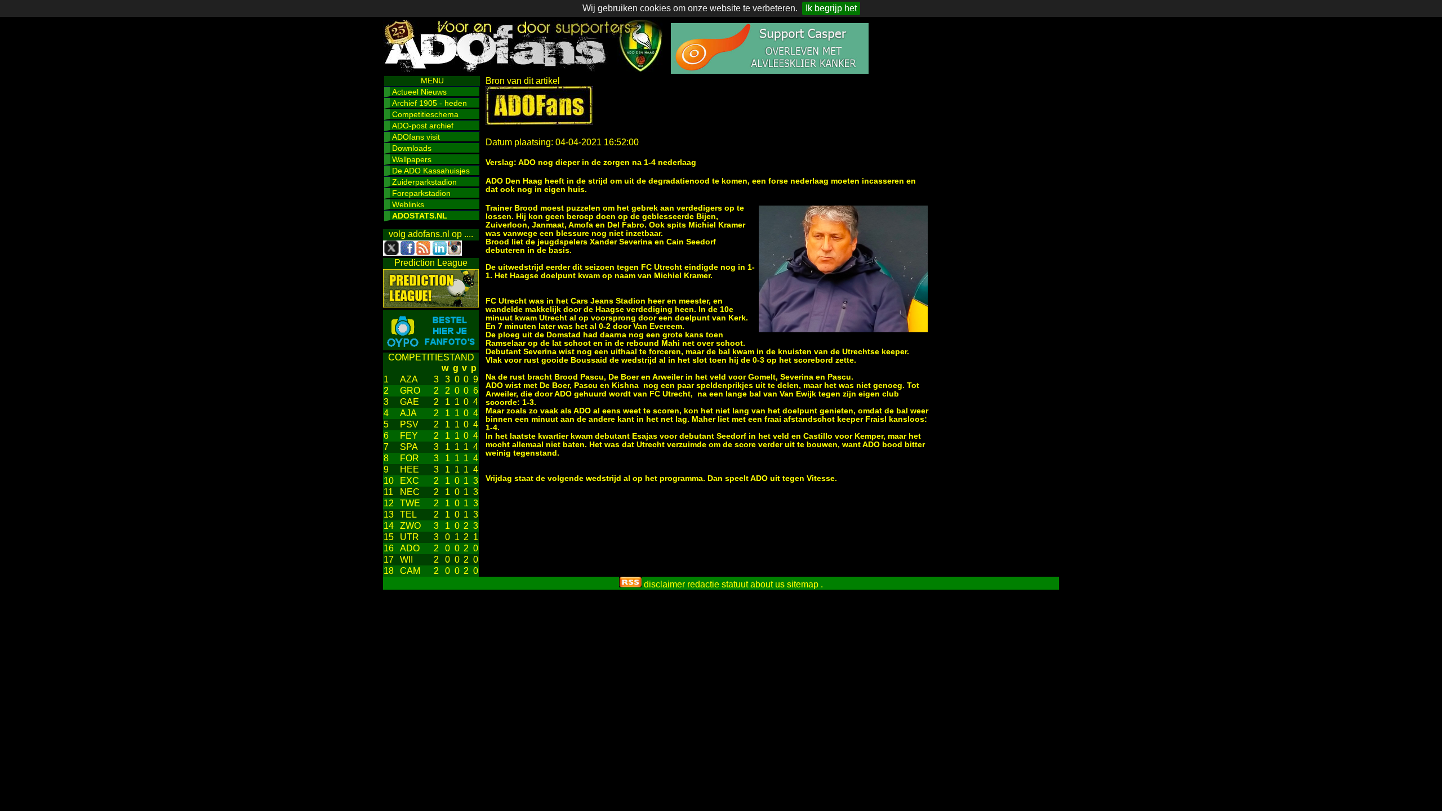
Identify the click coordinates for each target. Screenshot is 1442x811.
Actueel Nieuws (419, 91)
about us (767, 584)
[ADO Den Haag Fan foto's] (431, 347)
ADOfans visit (416, 136)
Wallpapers (411, 159)
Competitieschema (425, 114)
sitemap (802, 584)
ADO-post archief (422, 125)
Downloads (411, 148)
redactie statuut (717, 584)
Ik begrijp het (831, 8)
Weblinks (408, 204)
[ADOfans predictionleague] (431, 304)
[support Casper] (770, 70)
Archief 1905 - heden (429, 103)
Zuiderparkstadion (424, 181)
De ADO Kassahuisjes (431, 170)
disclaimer (664, 584)
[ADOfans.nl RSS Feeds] (630, 584)
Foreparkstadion (421, 193)
